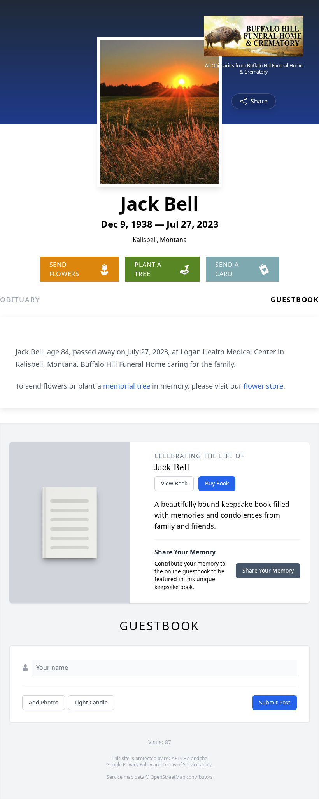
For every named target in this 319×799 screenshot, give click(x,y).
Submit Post (274, 702)
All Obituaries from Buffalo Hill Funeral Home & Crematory (254, 69)
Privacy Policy (137, 764)
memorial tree (126, 386)
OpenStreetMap (168, 777)
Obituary (20, 299)
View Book (174, 483)
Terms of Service (181, 764)
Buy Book (217, 483)
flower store (263, 386)
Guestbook (294, 299)
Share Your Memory (268, 570)
